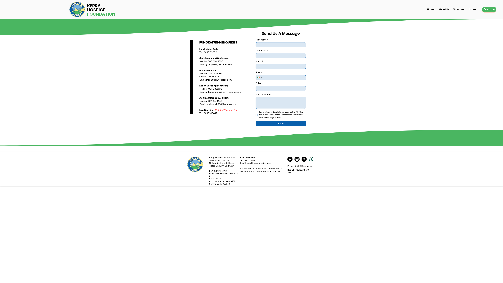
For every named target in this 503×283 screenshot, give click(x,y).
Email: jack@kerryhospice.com (215, 64)
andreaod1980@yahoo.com (221, 104)
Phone (259, 72)
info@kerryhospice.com (219, 79)
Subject (260, 83)
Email (259, 61)
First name (262, 39)
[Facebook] (289, 159)
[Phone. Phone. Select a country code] (259, 77)
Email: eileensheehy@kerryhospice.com (220, 92)
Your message (263, 94)
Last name (262, 50)
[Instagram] (297, 159)
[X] (304, 159)
